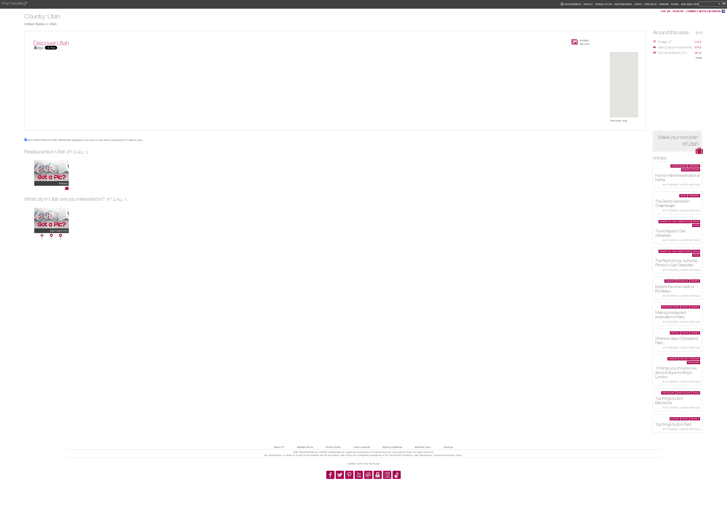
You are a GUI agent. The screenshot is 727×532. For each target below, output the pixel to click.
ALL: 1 (82, 152)
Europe (669, 281)
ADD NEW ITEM (690, 4)
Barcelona (683, 392)
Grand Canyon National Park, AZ (676, 47)
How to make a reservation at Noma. (677, 177)
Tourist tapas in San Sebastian (670, 233)
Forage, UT (665, 42)
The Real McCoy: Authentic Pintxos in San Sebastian (676, 262)
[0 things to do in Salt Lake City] (60, 236)
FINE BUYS (650, 4)
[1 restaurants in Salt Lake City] (42, 236)
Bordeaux (682, 281)
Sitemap (448, 447)
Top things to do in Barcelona (669, 400)
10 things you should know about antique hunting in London (676, 372)
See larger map (618, 120)
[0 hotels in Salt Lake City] (51, 236)
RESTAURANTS (572, 4)
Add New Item (423, 447)
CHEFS (638, 4)
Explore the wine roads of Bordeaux (674, 288)
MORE (699, 58)
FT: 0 (72, 152)
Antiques (693, 362)
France (695, 281)
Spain (695, 221)
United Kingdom (689, 358)
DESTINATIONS (623, 4)
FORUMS (664, 4)
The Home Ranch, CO (672, 53)
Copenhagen (678, 166)
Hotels (675, 332)
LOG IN (665, 11)
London (672, 358)
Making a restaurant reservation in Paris (670, 314)
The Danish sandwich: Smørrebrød (672, 203)
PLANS (675, 4)
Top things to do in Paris (673, 424)
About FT (279, 447)
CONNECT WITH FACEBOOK (703, 11)
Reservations (690, 169)
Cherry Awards (361, 447)
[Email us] (368, 475)
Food (683, 195)
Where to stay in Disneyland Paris (676, 340)
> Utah (51, 24)
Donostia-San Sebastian (674, 221)
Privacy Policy (333, 447)
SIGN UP (678, 11)
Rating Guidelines (392, 447)
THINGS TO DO (603, 4)
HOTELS (588, 4)
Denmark (694, 166)
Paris (685, 307)
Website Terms (305, 447)
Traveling (668, 392)
